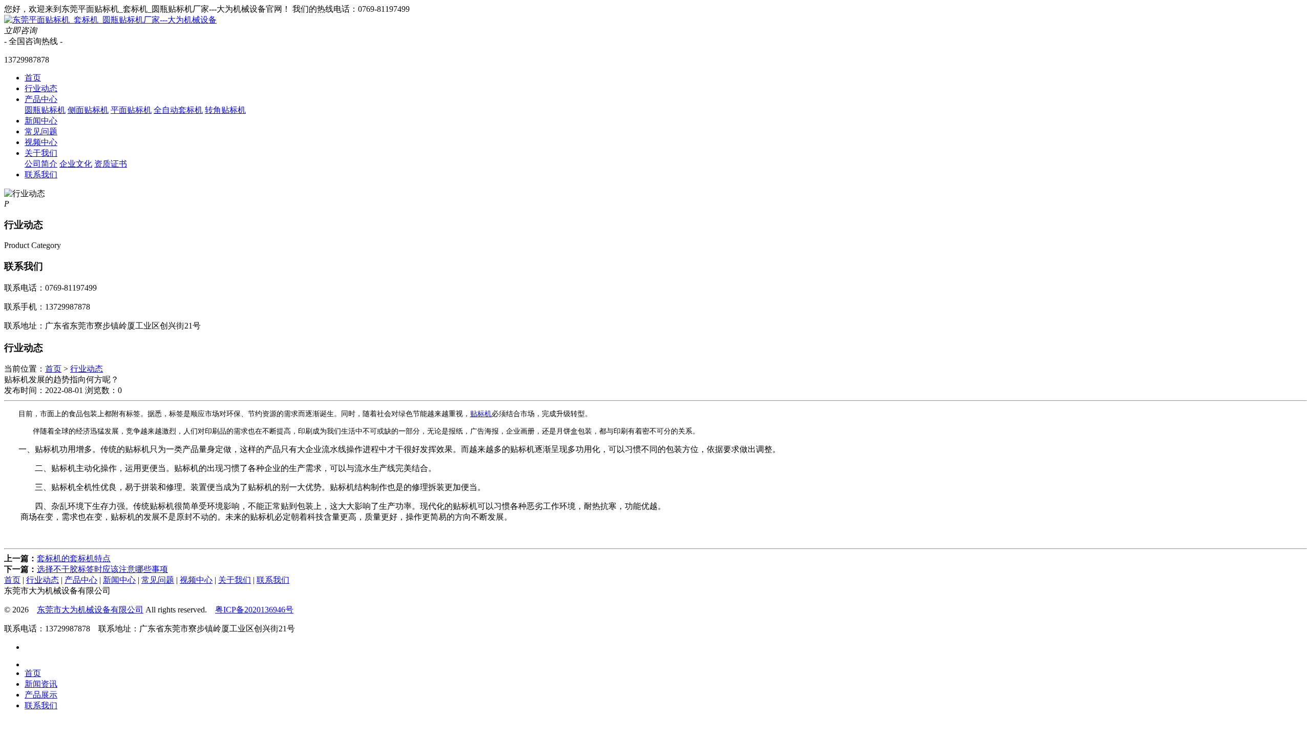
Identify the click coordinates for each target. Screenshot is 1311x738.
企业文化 (75, 163)
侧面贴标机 (88, 110)
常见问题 (41, 131)
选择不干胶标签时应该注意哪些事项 (102, 569)
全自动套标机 (178, 110)
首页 (33, 77)
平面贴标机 (131, 110)
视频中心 (41, 142)
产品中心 (41, 99)
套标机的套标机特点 (74, 558)
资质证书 (110, 163)
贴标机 (481, 414)
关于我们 (41, 153)
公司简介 (41, 163)
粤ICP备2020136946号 (254, 609)
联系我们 (41, 174)
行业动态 (41, 88)
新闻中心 (41, 120)
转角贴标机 (225, 110)
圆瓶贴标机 (45, 110)
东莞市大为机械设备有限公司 (90, 609)
